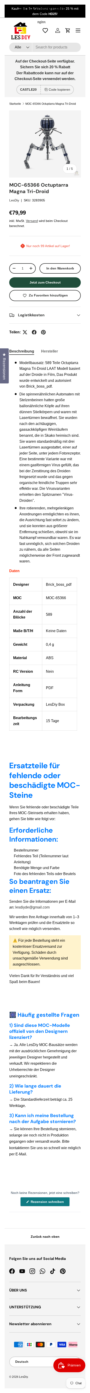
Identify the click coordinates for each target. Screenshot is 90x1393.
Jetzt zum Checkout (45, 282)
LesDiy (14, 200)
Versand (32, 221)
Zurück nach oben (45, 1236)
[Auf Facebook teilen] (34, 332)
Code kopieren (59, 89)
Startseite (15, 103)
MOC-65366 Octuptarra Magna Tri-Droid (50, 103)
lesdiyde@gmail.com (32, 907)
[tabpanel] (45, 545)
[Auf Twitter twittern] (25, 332)
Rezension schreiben (48, 1203)
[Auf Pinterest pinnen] (43, 332)
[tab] (21, 351)
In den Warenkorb (60, 268)
